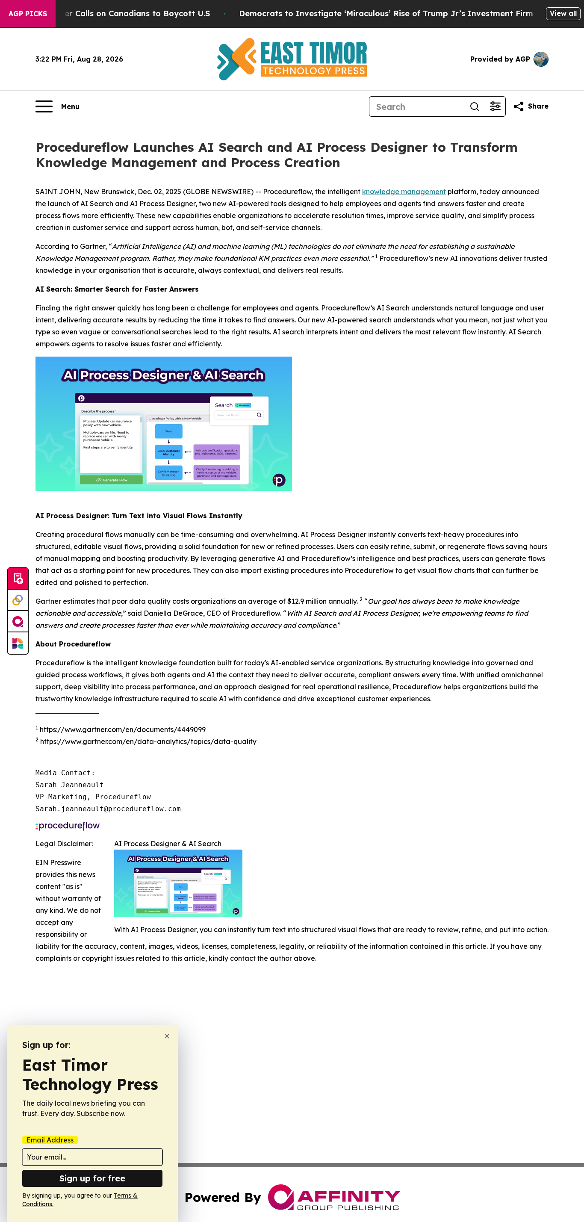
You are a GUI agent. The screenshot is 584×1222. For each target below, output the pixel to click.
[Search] (474, 106)
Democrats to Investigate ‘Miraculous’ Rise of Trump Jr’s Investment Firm (386, 13)
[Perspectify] (18, 600)
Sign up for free (92, 1178)
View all (563, 13)
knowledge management (404, 191)
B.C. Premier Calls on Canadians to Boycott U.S (117, 13)
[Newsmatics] (18, 643)
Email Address (50, 1140)
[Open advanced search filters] (495, 106)
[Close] (167, 1036)
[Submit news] (18, 579)
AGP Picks (28, 13)
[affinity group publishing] (18, 621)
